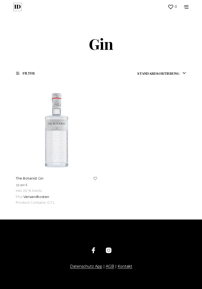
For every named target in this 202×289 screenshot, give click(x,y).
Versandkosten (36, 197)
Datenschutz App (86, 267)
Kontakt (125, 267)
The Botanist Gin (29, 178)
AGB (110, 267)
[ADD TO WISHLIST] (95, 179)
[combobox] (161, 73)
